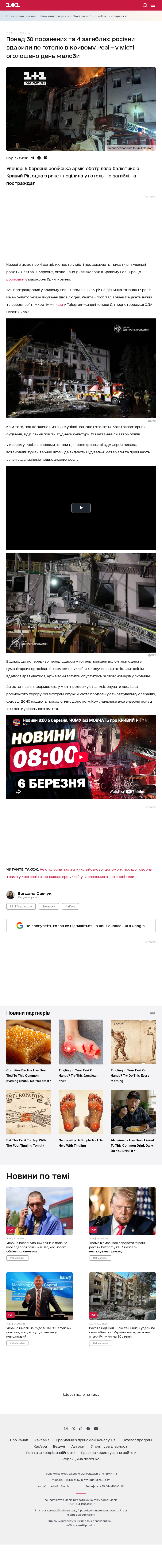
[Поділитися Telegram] (32, 157)
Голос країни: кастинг (21, 16)
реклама (42, 1440)
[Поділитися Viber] (45, 158)
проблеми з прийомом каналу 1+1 (85, 1440)
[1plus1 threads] (73, 1428)
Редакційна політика (81, 1459)
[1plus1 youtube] (96, 1428)
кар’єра (40, 1446)
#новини (48, 906)
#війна (70, 906)
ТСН (10, 1229)
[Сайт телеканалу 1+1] (13, 6)
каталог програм (137, 1440)
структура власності (109, 1446)
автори (77, 1446)
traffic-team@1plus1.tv (80, 1525)
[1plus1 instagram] (66, 1428)
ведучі (59, 1446)
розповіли (15, 279)
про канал (19, 1440)
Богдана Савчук (34, 893)
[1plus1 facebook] (88, 1428)
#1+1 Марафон (21, 906)
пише (58, 304)
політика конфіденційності (50, 1452)
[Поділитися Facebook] (39, 158)
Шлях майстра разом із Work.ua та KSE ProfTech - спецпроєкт (83, 16)
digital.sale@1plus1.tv (81, 1514)
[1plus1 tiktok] (80, 1428)
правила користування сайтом (108, 1452)
